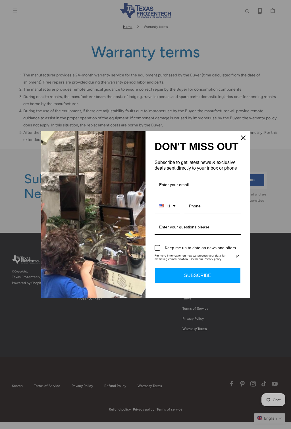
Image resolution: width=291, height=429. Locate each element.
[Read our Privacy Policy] (237, 256)
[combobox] (167, 206)
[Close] (243, 138)
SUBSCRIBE (197, 275)
